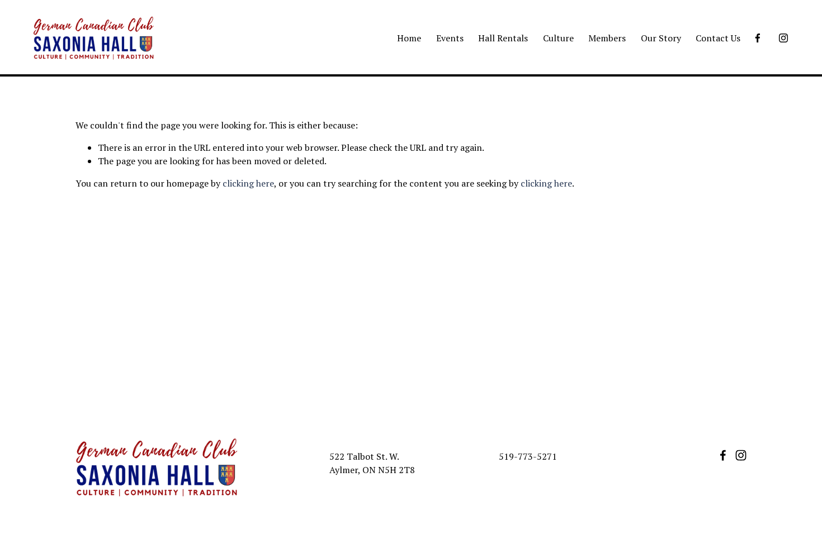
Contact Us (718, 38)
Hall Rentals (503, 38)
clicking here (248, 183)
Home (409, 38)
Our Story (661, 38)
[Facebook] (757, 38)
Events (450, 38)
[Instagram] (783, 38)
